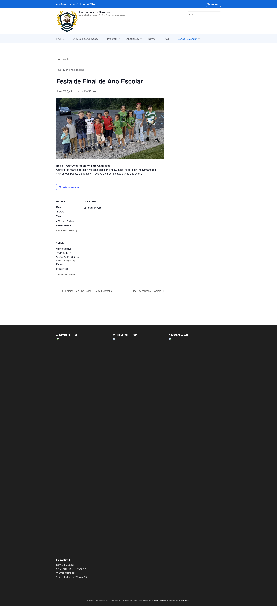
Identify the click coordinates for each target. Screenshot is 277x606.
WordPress (184, 600)
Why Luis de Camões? (85, 38)
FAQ (166, 38)
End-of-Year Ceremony (66, 230)
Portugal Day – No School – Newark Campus (88, 291)
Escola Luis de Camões (94, 12)
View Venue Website (65, 274)
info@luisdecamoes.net (67, 4)
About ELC (132, 38)
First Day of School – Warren (147, 291)
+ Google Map (69, 260)
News (151, 38)
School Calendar (187, 38)
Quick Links (212, 4)
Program (112, 38)
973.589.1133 (89, 4)
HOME (60, 38)
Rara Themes (160, 600)
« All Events (62, 59)
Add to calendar (71, 187)
